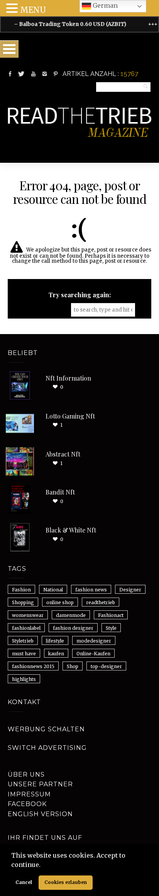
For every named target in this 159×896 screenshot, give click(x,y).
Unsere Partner (40, 784)
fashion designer (73, 628)
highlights (24, 679)
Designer (130, 590)
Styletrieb (23, 641)
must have (24, 653)
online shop (60, 602)
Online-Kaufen (93, 653)
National (53, 590)
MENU (33, 10)
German (104, 5)
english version (40, 814)
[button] (43, 865)
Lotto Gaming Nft (70, 416)
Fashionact (110, 615)
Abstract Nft (63, 454)
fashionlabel (26, 628)
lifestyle (55, 641)
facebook (27, 804)
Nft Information (68, 378)
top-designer (106, 666)
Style (111, 628)
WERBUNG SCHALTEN (46, 729)
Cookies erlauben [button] (65, 882)
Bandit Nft (60, 492)
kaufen (56, 653)
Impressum (29, 794)
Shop (72, 666)
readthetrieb (100, 602)
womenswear (28, 615)
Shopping (23, 602)
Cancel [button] (23, 882)
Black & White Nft (71, 530)
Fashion (21, 590)
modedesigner (93, 641)
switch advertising (47, 747)
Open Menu (9, 49)
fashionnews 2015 (33, 666)
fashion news (91, 590)
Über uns (26, 774)
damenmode (71, 615)
